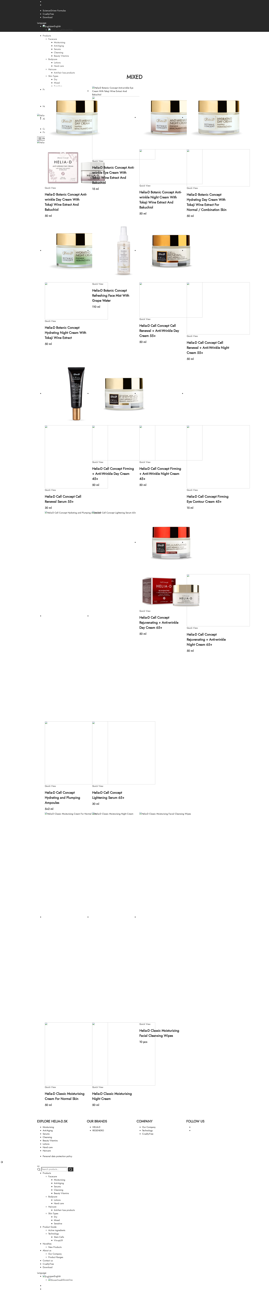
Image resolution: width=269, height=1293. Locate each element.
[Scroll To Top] (1, 1161)
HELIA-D (96, 1127)
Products (47, 35)
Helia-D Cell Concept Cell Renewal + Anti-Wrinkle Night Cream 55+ (208, 347)
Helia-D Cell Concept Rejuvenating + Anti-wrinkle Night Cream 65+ (206, 639)
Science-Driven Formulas (54, 10)
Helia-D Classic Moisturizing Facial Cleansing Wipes (159, 1033)
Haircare (52, 69)
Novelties (47, 1243)
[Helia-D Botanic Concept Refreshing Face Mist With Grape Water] (123, 250)
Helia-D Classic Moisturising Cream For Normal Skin (64, 1096)
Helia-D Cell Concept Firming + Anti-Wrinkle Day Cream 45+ (113, 473)
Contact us (48, 1260)
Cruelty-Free (48, 14)
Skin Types (53, 76)
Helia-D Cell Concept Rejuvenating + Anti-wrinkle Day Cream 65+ (158, 622)
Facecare (52, 39)
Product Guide (49, 1227)
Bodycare (52, 59)
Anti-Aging (59, 45)
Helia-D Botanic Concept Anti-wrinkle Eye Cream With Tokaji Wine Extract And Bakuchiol (113, 175)
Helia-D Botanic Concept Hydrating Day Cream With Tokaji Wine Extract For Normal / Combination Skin (207, 202)
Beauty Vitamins (61, 55)
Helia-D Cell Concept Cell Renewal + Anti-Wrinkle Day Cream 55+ (159, 330)
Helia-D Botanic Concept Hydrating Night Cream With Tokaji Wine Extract (65, 332)
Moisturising (59, 42)
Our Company (149, 1127)
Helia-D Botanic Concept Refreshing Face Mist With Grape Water (110, 295)
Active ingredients (56, 1230)
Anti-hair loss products (64, 72)
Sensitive (58, 1223)
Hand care (59, 66)
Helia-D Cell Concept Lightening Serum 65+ (108, 795)
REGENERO (98, 1130)
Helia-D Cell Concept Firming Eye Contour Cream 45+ (208, 499)
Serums (57, 49)
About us (47, 1250)
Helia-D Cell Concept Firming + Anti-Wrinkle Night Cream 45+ (160, 473)
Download (47, 17)
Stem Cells (59, 1237)
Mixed (57, 82)
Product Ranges (55, 1257)
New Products (55, 1247)
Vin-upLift (58, 1240)
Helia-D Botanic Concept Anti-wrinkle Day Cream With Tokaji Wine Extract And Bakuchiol (66, 202)
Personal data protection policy (57, 1156)
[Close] (38, 1166)
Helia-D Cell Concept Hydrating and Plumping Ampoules (62, 797)
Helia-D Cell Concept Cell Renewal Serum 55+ (63, 499)
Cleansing (58, 52)
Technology (147, 1130)
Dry (55, 79)
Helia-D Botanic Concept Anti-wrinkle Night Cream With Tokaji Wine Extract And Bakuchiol (160, 200)
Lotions (57, 62)
